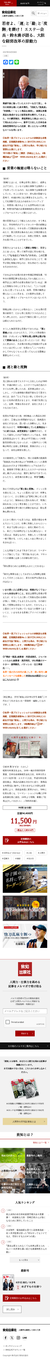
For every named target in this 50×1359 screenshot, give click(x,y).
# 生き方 (30, 858)
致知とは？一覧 (40, 1142)
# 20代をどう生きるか (11, 852)
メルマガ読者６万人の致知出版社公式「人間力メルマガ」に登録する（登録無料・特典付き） (25, 1001)
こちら (36, 153)
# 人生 (29, 852)
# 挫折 (18, 858)
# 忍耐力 (5, 858)
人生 (5, 55)
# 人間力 (41, 852)
